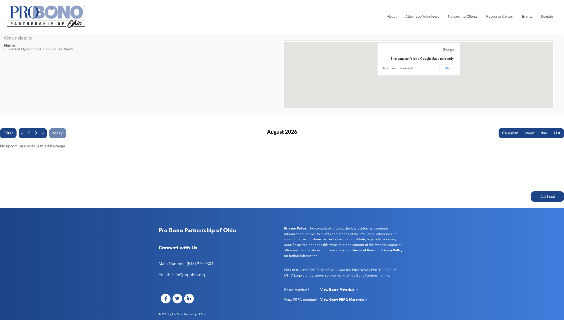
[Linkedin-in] (189, 298)
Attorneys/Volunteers (422, 16)
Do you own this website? (398, 68)
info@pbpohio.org (188, 274)
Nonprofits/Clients (462, 16)
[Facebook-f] (166, 298)
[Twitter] (177, 298)
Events (527, 16)
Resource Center (499, 16)
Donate (547, 16)
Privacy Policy (391, 250)
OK (447, 68)
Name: (10, 45)
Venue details (18, 38)
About (392, 16)
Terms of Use (362, 250)
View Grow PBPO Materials (342, 300)
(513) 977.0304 (200, 263)
